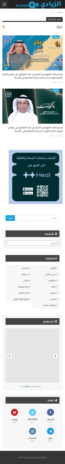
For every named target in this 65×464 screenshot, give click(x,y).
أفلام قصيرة (24, 293)
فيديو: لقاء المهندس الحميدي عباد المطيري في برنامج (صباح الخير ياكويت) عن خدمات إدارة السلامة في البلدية (32, 76)
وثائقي (26, 280)
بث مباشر (25, 274)
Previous (9, 356)
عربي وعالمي (50, 274)
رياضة (53, 286)
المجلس (25, 268)
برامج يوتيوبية (23, 286)
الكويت (53, 268)
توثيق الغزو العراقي (21, 299)
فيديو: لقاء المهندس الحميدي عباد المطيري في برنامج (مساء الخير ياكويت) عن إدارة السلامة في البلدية (35, 129)
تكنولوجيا (52, 280)
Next (55, 356)
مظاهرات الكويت (49, 305)
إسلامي (52, 299)
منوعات (55, 37)
